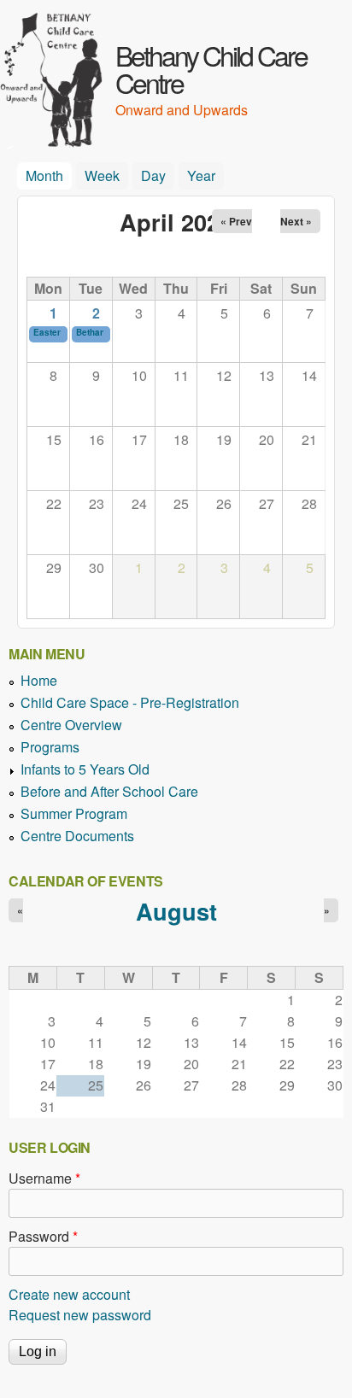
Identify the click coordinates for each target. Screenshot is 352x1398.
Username (44, 1178)
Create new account (69, 1294)
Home (39, 680)
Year (201, 175)
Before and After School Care (109, 791)
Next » (296, 221)
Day (153, 175)
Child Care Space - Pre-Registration (130, 702)
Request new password (80, 1315)
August (176, 910)
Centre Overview (71, 724)
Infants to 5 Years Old (85, 769)
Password (43, 1236)
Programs (50, 747)
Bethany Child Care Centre (211, 68)
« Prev (236, 221)
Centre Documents (77, 835)
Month (49, 175)
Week (102, 175)
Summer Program (74, 813)
